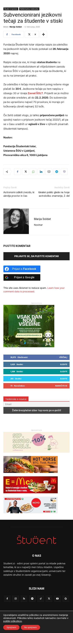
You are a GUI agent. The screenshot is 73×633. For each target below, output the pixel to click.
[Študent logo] (36, 539)
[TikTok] (40, 598)
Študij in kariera (10, 9)
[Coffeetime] (36, 454)
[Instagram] (15, 598)
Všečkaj (63, 357)
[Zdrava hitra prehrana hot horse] (30, 474)
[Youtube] (57, 598)
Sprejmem (11, 627)
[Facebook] (17, 171)
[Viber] (64, 171)
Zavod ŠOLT (35, 93)
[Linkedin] (41, 171)
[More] (43, 34)
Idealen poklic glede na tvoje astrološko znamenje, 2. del (54, 194)
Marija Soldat (16, 26)
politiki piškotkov (12, 621)
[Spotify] (32, 598)
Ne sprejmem (30, 627)
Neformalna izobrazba (29, 9)
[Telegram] (56, 171)
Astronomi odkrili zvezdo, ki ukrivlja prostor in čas (18, 194)
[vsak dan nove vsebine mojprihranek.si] (28, 346)
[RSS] (24, 598)
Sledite (63, 364)
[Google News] (65, 598)
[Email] (48, 171)
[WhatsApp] (33, 171)
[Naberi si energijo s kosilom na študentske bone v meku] (30, 494)
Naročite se (61, 385)
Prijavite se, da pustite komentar (36, 256)
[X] (25, 171)
